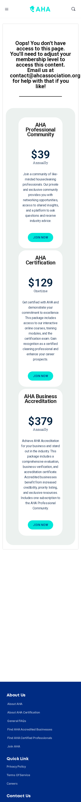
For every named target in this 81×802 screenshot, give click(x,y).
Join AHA (13, 746)
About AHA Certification (23, 712)
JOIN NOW (40, 237)
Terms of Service (18, 775)
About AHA (14, 704)
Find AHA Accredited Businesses (29, 729)
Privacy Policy (16, 766)
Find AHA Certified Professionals (29, 738)
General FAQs (16, 721)
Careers (12, 783)
